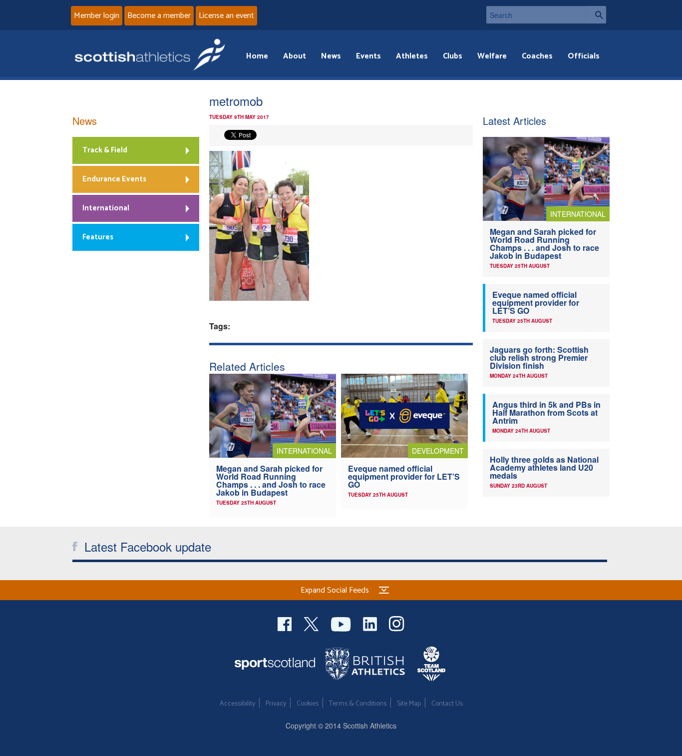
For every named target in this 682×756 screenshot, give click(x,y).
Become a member (159, 15)
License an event (226, 15)
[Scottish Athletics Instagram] (396, 623)
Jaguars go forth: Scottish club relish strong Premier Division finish (539, 357)
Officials (584, 56)
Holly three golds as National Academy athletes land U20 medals (544, 467)
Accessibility (237, 704)
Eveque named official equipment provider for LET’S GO (404, 476)
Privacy (276, 704)
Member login (96, 15)
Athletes (412, 56)
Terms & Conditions (357, 704)
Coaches (537, 56)
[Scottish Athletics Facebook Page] (286, 623)
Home (257, 56)
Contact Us (447, 704)
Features (97, 237)
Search (596, 14)
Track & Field (104, 150)
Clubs (452, 56)
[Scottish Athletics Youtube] (342, 623)
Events (368, 56)
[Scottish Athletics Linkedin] (371, 623)
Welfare (492, 56)
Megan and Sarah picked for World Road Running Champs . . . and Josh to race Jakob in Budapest (271, 480)
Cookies (308, 704)
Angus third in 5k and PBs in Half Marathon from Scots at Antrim (546, 412)
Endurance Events (114, 179)
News (331, 56)
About (294, 56)
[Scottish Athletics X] (312, 623)
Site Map (409, 704)
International (105, 208)
